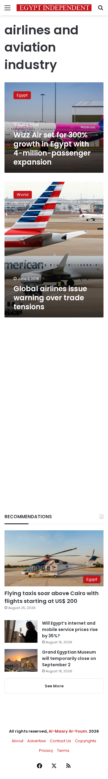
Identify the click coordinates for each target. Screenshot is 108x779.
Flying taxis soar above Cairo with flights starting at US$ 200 (51, 596)
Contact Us (60, 741)
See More (54, 686)
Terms (63, 750)
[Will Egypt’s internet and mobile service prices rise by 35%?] (21, 631)
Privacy (46, 750)
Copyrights (85, 741)
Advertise (36, 741)
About (17, 741)
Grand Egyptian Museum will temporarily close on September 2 (69, 658)
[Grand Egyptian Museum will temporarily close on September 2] (21, 660)
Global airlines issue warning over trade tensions (50, 298)
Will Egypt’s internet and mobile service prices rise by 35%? (70, 629)
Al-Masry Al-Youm (68, 731)
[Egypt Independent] (54, 7)
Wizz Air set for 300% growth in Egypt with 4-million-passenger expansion (52, 148)
